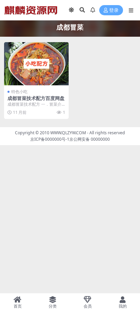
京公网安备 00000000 (89, 139)
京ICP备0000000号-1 (49, 139)
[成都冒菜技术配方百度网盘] (36, 63)
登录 (114, 10)
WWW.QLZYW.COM (68, 133)
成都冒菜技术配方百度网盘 (36, 98)
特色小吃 (19, 91)
